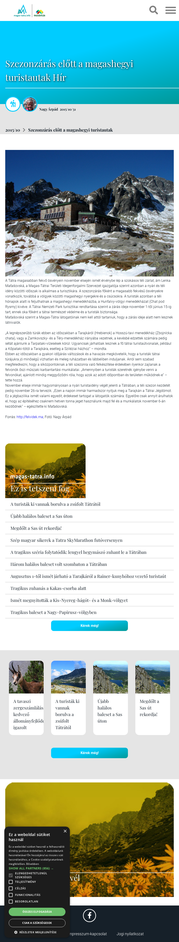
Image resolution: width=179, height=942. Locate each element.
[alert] (37, 882)
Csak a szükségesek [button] (37, 923)
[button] (37, 931)
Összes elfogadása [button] (37, 912)
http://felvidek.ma (30, 417)
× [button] (65, 831)
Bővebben (32, 864)
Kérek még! (90, 626)
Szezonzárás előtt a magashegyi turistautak (70, 130)
